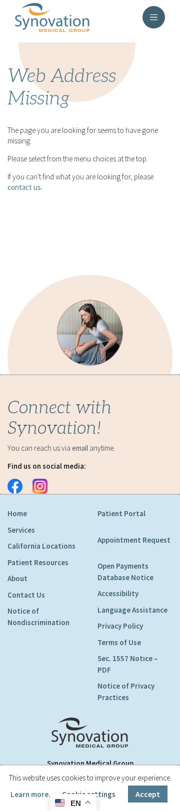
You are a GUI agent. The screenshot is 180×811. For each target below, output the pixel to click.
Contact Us (26, 595)
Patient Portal (122, 513)
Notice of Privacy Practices (126, 691)
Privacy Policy (120, 626)
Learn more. (30, 794)
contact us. (25, 187)
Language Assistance (133, 610)
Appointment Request (134, 540)
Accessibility (118, 593)
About (18, 578)
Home (17, 513)
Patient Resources (38, 562)
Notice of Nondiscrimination (39, 616)
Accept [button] (148, 794)
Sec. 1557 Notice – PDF (128, 664)
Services (21, 530)
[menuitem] (45, 514)
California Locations (42, 546)
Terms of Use (119, 642)
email (80, 448)
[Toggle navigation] (153, 17)
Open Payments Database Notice (126, 571)
